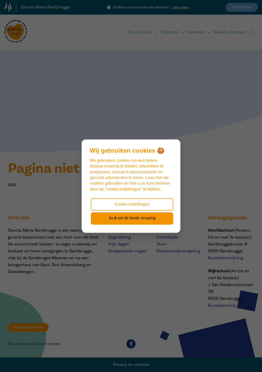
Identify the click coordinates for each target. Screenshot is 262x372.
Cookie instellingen (132, 204)
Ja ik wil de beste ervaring (132, 218)
